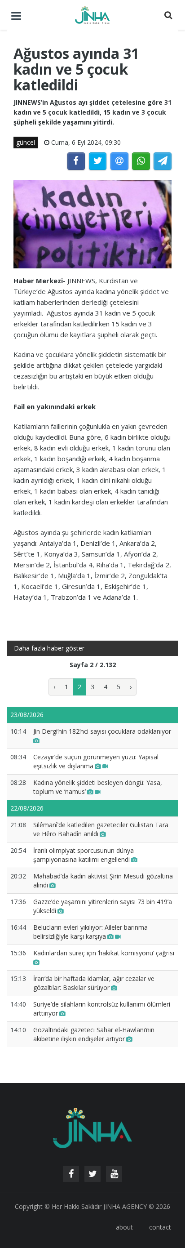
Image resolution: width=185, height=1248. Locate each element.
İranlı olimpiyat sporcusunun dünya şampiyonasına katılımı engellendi (83, 855)
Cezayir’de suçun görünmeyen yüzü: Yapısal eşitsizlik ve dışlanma (96, 761)
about (124, 1227)
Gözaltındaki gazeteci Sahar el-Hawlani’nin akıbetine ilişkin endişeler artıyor (93, 1034)
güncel (25, 142)
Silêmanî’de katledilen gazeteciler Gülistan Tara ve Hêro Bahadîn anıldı (100, 829)
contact (160, 1227)
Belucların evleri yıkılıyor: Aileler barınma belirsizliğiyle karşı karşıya (90, 931)
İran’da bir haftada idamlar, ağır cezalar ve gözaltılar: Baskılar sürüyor (93, 983)
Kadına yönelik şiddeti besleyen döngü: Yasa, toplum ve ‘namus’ (97, 787)
